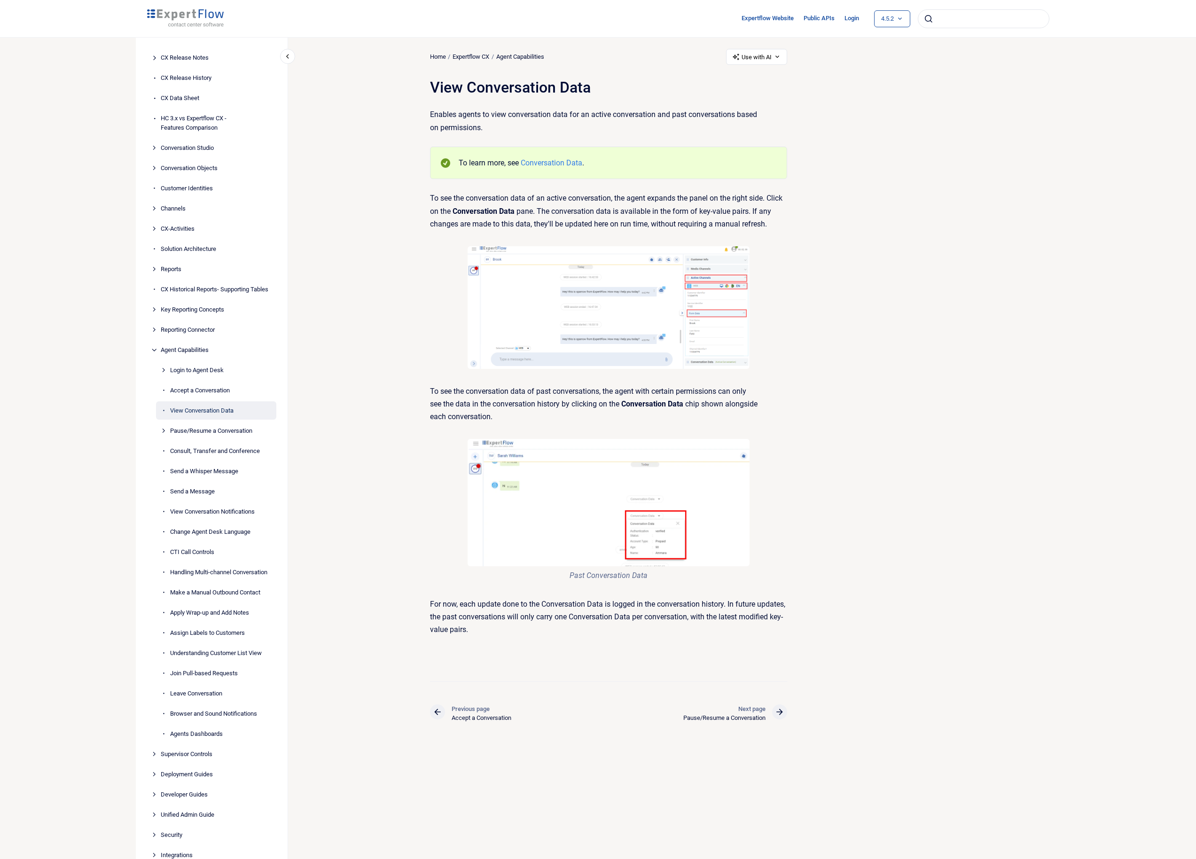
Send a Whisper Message (204, 471)
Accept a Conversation (200, 390)
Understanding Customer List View (216, 652)
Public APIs (819, 18)
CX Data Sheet (180, 98)
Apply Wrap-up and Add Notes (209, 612)
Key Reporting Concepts (192, 309)
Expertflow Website (768, 18)
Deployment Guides (187, 774)
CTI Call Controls (192, 551)
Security (171, 834)
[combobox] (983, 19)
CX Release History (186, 78)
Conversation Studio (187, 147)
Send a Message (192, 491)
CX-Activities (178, 228)
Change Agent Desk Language (210, 531)
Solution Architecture (188, 248)
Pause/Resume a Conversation (211, 430)
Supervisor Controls (186, 753)
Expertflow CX (471, 56)
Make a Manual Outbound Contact (215, 592)
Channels (173, 208)
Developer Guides (184, 794)
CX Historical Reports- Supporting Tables (214, 289)
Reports (171, 269)
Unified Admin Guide (187, 814)
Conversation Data (551, 162)
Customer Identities (187, 188)
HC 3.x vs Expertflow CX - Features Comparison (194, 123)
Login (851, 18)
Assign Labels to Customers (207, 632)
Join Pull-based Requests (204, 673)
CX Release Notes (185, 58)
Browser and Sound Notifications (213, 713)
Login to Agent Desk (197, 370)
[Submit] (928, 18)
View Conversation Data (202, 410)
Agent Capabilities (185, 349)
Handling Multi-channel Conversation (218, 572)
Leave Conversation (196, 693)
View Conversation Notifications (212, 511)
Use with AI (757, 57)
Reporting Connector (188, 329)
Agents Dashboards (196, 733)
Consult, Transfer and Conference (215, 450)
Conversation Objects (189, 168)
